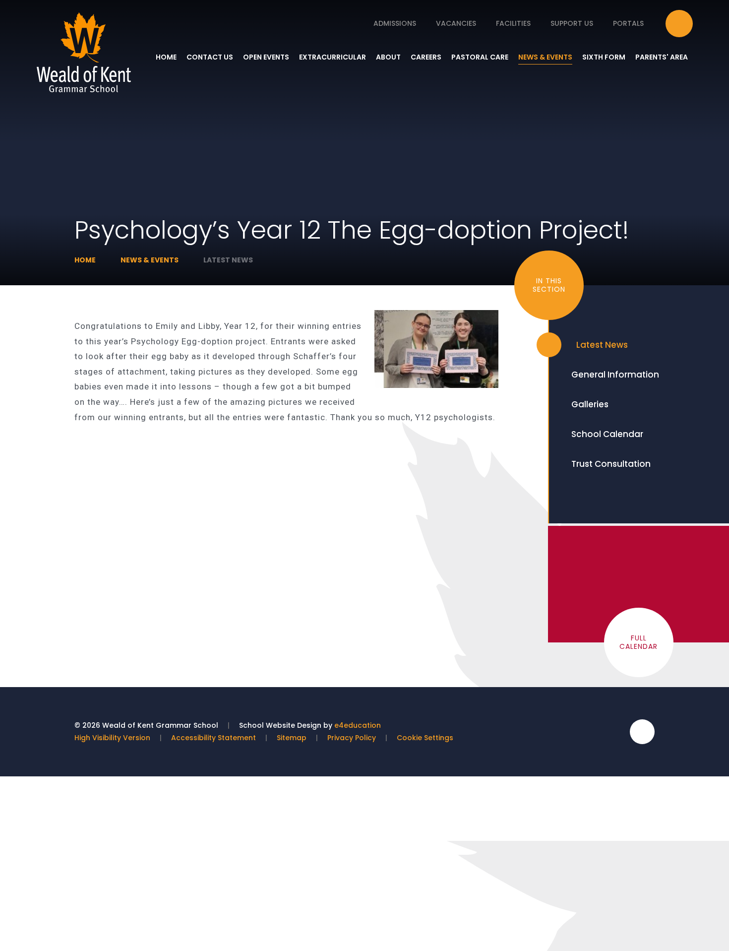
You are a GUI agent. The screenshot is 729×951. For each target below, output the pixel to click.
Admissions (394, 23)
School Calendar (607, 434)
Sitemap (291, 738)
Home (85, 260)
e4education (357, 725)
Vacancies (456, 23)
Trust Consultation (611, 464)
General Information (615, 374)
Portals (628, 23)
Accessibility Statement (213, 738)
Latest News (228, 260)
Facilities (513, 23)
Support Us (571, 23)
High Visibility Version (112, 738)
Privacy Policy (351, 738)
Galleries (589, 404)
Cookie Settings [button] (425, 738)
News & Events (150, 260)
